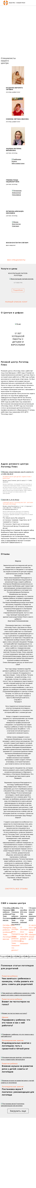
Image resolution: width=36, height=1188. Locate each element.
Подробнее (18, 290)
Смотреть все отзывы (16, 889)
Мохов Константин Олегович (17, 242)
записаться (18, 97)
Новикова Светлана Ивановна (17, 119)
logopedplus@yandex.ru (11, 509)
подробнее (14, 956)
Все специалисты (16, 260)
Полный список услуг (16, 302)
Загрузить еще (18, 1111)
